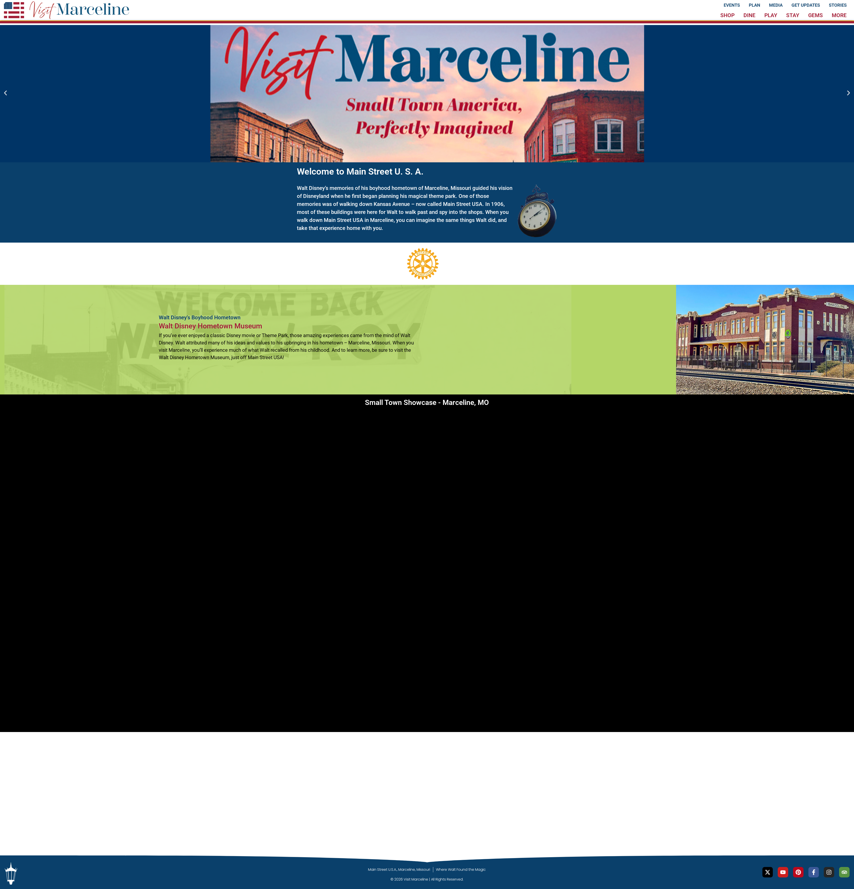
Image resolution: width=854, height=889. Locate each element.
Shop (727, 15)
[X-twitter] (767, 872)
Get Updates (806, 5)
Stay (792, 15)
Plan (754, 5)
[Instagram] (829, 872)
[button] (5, 93)
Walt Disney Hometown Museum (210, 326)
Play (770, 15)
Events (732, 5)
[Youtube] (783, 872)
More (839, 15)
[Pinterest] (798, 872)
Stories (838, 5)
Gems (815, 15)
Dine (749, 15)
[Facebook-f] (813, 872)
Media (776, 5)
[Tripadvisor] (844, 872)
